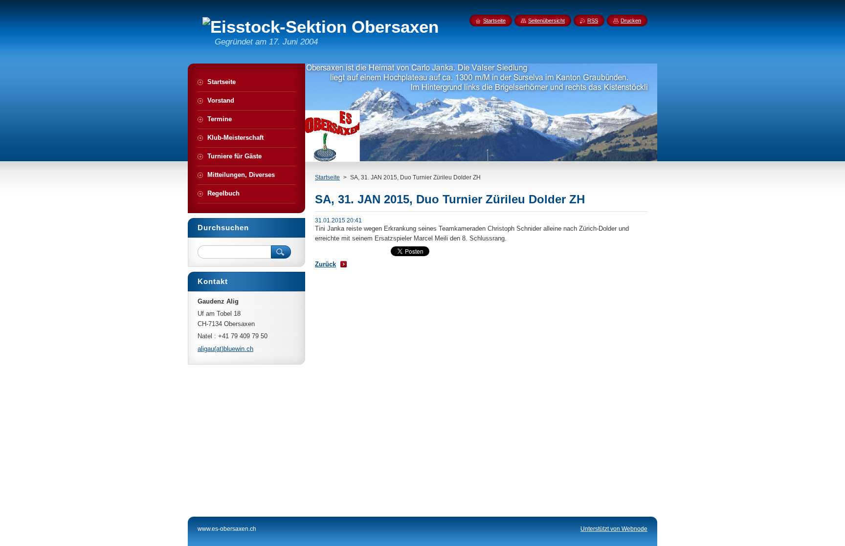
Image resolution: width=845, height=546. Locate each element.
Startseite (327, 177)
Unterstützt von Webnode (613, 529)
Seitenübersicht (546, 20)
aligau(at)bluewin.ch (225, 348)
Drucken (631, 20)
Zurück (325, 264)
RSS (592, 20)
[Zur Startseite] (320, 27)
